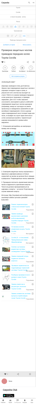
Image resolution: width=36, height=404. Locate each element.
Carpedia (5, 3)
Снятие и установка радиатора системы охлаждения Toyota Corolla (20, 249)
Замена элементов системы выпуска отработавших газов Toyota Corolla (21, 296)
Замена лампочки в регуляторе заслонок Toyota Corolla (18, 286)
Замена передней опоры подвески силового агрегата (19, 258)
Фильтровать (27, 45)
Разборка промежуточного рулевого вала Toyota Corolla (20, 277)
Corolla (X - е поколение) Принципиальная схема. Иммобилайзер (20, 240)
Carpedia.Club (10, 390)
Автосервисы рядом (18, 76)
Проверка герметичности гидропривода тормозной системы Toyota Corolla (20, 268)
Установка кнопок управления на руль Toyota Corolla (20, 229)
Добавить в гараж (9, 45)
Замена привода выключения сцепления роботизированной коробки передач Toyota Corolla (20, 218)
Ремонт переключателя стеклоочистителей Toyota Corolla (20, 207)
